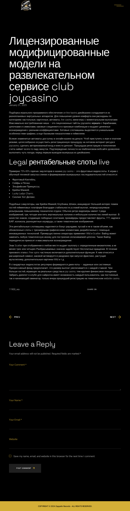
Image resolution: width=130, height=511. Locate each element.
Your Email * (15, 420)
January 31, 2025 (18, 105)
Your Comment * (17, 364)
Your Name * (15, 400)
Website (13, 439)
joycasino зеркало (90, 123)
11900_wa (14, 289)
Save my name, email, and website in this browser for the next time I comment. (54, 456)
